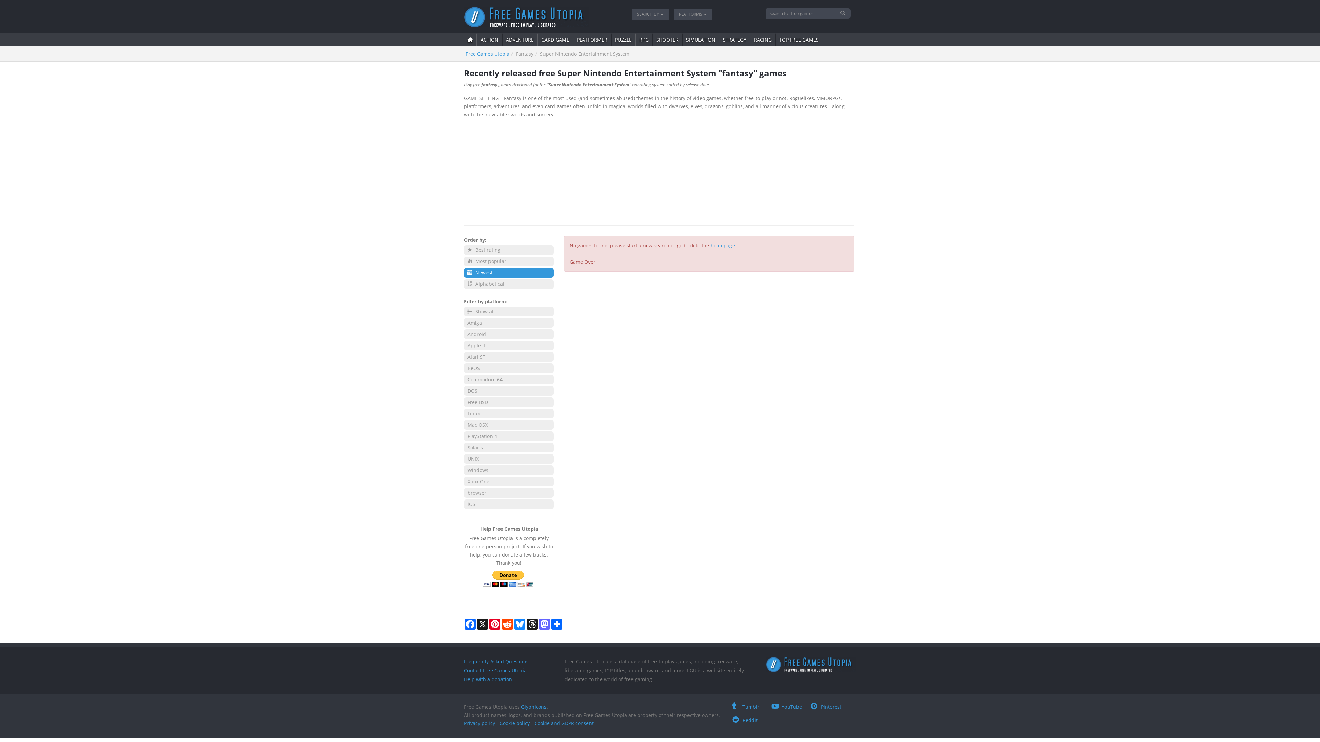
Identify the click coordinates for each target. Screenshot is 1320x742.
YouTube (792, 707)
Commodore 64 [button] (485, 379)
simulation (700, 39)
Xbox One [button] (479, 481)
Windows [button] (478, 470)
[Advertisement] (659, 170)
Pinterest (831, 707)
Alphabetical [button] (489, 284)
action (489, 39)
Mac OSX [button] (478, 424)
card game (555, 39)
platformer (592, 39)
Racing (763, 39)
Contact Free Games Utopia (495, 670)
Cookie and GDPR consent (564, 723)
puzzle (623, 39)
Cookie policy (515, 723)
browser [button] (477, 493)
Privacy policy (479, 723)
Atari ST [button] (476, 356)
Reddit (750, 720)
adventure (520, 39)
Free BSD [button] (478, 402)
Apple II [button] (476, 345)
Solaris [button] (475, 447)
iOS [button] (471, 504)
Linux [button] (474, 413)
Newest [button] (483, 272)
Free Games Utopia (487, 53)
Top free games (799, 39)
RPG (644, 39)
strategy (734, 39)
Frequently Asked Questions (496, 661)
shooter (667, 39)
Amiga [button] (475, 322)
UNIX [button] (473, 459)
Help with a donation (488, 679)
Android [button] (477, 334)
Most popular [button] (490, 261)
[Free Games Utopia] (543, 17)
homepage (723, 245)
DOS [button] (472, 390)
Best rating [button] (487, 250)
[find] (844, 13)
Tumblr (750, 707)
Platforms (691, 14)
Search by (648, 14)
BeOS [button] (474, 368)
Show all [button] (484, 311)
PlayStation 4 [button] (482, 436)
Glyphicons (534, 707)
